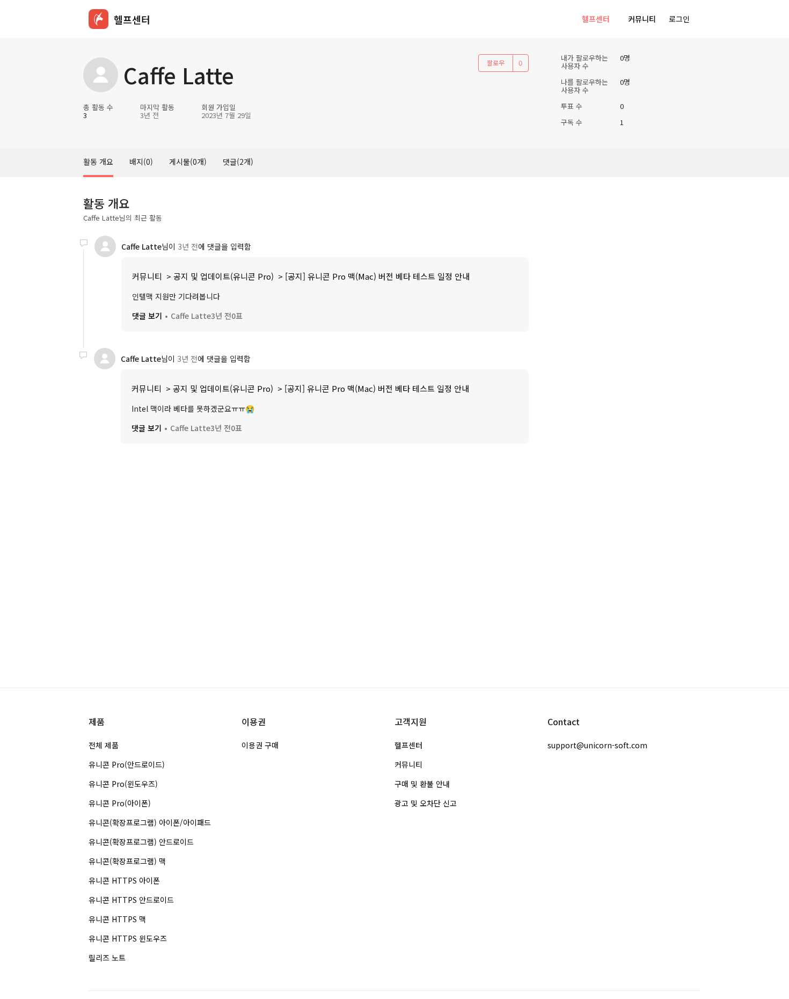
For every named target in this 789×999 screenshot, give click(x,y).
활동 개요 (98, 161)
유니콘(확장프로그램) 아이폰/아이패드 (150, 822)
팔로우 (496, 62)
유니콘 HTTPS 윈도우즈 (128, 938)
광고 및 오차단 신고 (425, 803)
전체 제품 (104, 745)
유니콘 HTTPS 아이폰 (124, 880)
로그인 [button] (679, 18)
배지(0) (141, 161)
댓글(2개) (238, 161)
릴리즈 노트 (107, 957)
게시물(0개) (188, 161)
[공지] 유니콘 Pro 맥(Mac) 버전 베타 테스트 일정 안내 (377, 276)
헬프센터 (596, 18)
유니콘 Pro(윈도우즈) (123, 783)
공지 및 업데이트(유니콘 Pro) (223, 276)
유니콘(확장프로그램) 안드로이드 (141, 841)
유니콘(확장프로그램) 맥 (127, 861)
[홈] (98, 19)
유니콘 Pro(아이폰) (120, 803)
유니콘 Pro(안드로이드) (127, 764)
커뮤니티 (642, 18)
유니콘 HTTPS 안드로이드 (131, 899)
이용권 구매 (260, 745)
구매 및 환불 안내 (422, 783)
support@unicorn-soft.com (597, 745)
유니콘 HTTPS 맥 (117, 919)
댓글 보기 (147, 315)
